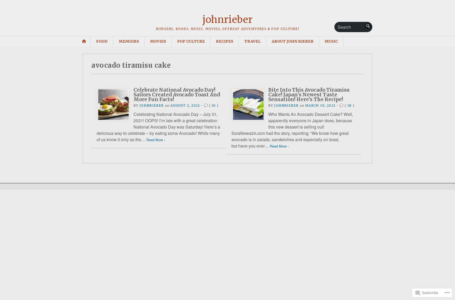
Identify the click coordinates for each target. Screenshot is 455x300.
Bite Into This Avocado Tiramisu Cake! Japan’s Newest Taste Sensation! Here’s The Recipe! (309, 95)
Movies (158, 41)
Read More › (155, 139)
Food (102, 41)
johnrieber (227, 20)
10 (214, 105)
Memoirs (129, 41)
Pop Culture (191, 41)
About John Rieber (293, 41)
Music (331, 41)
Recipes (224, 41)
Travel (252, 41)
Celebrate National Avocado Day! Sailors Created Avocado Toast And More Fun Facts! (176, 95)
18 (349, 105)
